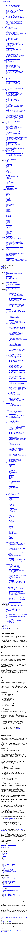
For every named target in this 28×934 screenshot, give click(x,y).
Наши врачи (9, 276)
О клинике (5, 272)
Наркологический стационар (12, 278)
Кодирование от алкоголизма (13, 90)
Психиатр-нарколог (10, 29)
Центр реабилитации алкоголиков (14, 51)
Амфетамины (12, 464)
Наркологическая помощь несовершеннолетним (12, 142)
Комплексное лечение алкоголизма (14, 72)
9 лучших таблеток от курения (13, 239)
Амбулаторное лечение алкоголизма (14, 35)
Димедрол (8, 205)
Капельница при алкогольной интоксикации (16, 17)
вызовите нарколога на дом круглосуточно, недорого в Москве (13, 729)
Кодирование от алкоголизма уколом (14, 105)
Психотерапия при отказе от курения (14, 241)
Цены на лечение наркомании (13, 284)
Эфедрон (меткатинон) (11, 188)
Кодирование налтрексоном (12, 134)
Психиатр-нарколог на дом (12, 7)
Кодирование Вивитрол (11, 99)
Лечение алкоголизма (11, 61)
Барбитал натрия (10, 195)
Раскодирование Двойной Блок (13, 121)
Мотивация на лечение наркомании (14, 139)
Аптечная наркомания (8, 189)
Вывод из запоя (9, 78)
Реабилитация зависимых (12, 43)
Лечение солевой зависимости (13, 151)
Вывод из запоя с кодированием (13, 85)
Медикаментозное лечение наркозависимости (16, 137)
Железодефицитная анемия (12, 606)
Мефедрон (8, 173)
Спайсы (8, 184)
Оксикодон (8, 220)
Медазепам (8, 212)
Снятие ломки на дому (11, 128)
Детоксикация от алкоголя (12, 65)
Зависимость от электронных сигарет (14, 243)
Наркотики (5, 160)
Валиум (8, 198)
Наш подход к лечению (11, 282)
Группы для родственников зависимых (15, 256)
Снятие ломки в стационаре (12, 22)
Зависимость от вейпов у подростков (14, 247)
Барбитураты (9, 197)
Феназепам (8, 233)
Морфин (8, 175)
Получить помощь (5, 930)
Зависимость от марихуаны (12, 156)
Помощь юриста (10, 258)
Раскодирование (10, 382)
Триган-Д (8, 230)
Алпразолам (9, 190)
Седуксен (8, 222)
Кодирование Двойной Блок (12, 100)
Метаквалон (9, 214)
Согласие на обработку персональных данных (14, 918)
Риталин (8, 221)
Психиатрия (6, 603)
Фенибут (8, 234)
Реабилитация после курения (13, 59)
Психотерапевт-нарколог (12, 32)
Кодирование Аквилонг (11, 98)
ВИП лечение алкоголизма (12, 73)
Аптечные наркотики (11, 192)
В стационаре (6, 883)
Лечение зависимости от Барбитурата (14, 153)
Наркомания (6, 122)
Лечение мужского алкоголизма (13, 67)
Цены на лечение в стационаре (13, 287)
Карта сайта (3, 917)
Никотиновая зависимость (9, 237)
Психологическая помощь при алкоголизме (16, 33)
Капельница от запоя (11, 79)
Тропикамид (9, 231)
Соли (7, 183)
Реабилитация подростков (9, 893)
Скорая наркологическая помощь (13, 13)
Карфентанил (9, 165)
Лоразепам (8, 211)
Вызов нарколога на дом (9, 864)
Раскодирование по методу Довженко (14, 115)
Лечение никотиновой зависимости (14, 238)
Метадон (8, 171)
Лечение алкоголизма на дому (13, 9)
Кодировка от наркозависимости (13, 133)
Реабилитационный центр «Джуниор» (18, 595)
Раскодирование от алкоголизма (13, 114)
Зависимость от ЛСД (11, 159)
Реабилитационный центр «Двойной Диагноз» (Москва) (17, 589)
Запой (4, 77)
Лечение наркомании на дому (13, 129)
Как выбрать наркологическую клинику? (15, 253)
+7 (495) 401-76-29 (5, 847)
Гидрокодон (8, 200)
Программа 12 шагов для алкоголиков (15, 55)
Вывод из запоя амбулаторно (12, 34)
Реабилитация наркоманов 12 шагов (14, 56)
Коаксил (8, 208)
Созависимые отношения (12, 610)
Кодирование (6, 89)
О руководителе (9, 274)
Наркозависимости (7, 150)
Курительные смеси (10, 167)
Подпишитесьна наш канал (4, 849)
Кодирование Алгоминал (12, 92)
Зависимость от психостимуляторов (14, 155)
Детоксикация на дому (11, 11)
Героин (7, 162)
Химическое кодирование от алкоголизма (15, 110)
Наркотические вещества (12, 176)
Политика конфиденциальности (13, 917)
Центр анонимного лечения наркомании (15, 148)
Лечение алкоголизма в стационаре (14, 21)
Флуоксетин (9, 236)
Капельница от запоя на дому (13, 5)
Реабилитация (6, 37)
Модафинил (9, 215)
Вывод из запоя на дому (11, 4)
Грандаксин (8, 203)
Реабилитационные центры (12, 57)
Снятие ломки (6, 877)
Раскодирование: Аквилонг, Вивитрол (15, 118)
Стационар (5, 18)
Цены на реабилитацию (11, 288)
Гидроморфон (9, 201)
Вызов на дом (6, 1)
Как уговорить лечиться (11, 254)
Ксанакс (8, 210)
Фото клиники (9, 277)
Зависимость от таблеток (12, 154)
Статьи (5, 625)
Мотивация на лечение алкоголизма (14, 76)
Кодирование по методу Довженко (14, 93)
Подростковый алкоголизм (12, 70)
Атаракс (8, 193)
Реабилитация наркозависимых (10, 890)
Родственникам (6, 249)
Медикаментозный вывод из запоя (14, 84)
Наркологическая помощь (12, 140)
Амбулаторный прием (8, 27)
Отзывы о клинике (10, 279)
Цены (4, 856)
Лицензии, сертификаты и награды (14, 273)
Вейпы (7, 245)
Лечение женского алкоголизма (13, 68)
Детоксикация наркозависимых (13, 144)
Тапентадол (8, 226)
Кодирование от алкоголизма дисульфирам (16, 101)
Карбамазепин (9, 206)
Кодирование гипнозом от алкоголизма (18, 375)
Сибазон (8, 223)
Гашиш (7, 161)
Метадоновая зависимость (12, 157)
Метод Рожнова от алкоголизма (13, 94)
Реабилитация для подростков (13, 40)
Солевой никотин (10, 244)
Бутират (10, 465)
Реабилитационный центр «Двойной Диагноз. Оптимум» (17, 594)
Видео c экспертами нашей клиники (14, 281)
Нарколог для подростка (11, 31)
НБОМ (7, 177)
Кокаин (7, 166)
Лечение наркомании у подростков (14, 127)
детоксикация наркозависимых (8, 809)
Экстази (8, 187)
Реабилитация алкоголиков (12, 38)
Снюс (7, 248)
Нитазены (8, 178)
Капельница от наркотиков (12, 147)
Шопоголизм (9, 611)
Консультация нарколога (11, 28)
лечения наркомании (10, 818)
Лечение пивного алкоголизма (13, 66)
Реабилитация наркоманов (12, 39)
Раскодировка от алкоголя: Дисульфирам (15, 120)
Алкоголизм (6, 60)
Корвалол (8, 209)
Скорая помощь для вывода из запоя (14, 15)
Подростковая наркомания (9, 881)
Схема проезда (4, 845)
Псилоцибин (9, 181)
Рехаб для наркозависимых (12, 54)
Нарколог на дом (10, 2)
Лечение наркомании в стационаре (14, 23)
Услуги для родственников (12, 255)
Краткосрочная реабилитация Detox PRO (15, 42)
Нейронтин (8, 216)
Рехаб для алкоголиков (11, 53)
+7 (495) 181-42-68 (5, 264)
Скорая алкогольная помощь (12, 6)
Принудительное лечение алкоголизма (15, 74)
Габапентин (8, 199)
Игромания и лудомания (11, 608)
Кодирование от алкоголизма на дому (14, 10)
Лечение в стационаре (8, 869)
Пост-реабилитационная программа (17, 400)
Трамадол (8, 227)
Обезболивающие (10, 219)
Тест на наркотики (10, 136)
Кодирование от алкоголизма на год (14, 109)
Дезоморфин (9, 164)
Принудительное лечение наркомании (15, 138)
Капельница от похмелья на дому (13, 16)
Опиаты (8, 179)
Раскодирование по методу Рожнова (14, 116)
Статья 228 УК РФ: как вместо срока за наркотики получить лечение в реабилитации (16, 260)
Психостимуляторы (10, 182)
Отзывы (5, 857)
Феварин (8, 232)
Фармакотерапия (10, 63)
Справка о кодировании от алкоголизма (15, 112)
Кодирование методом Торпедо (13, 96)
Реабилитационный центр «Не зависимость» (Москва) (16, 591)
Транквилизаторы (10, 228)
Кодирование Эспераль (11, 95)
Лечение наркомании (11, 12)
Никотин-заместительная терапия (14, 242)
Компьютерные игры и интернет (13, 609)
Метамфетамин (9, 172)
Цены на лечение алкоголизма (13, 285)
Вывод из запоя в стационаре (13, 20)
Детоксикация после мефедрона (13, 145)
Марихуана (8, 170)
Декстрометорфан (10, 204)
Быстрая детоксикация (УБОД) (10, 878)
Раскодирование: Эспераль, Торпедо (14, 117)
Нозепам (8, 217)
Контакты (5, 626)
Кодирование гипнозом (11, 107)
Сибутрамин (9, 225)
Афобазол (8, 194)
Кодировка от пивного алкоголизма (14, 111)
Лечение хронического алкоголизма (14, 71)
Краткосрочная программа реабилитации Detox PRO (15, 567)
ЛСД (7, 168)
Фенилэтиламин (10, 186)
